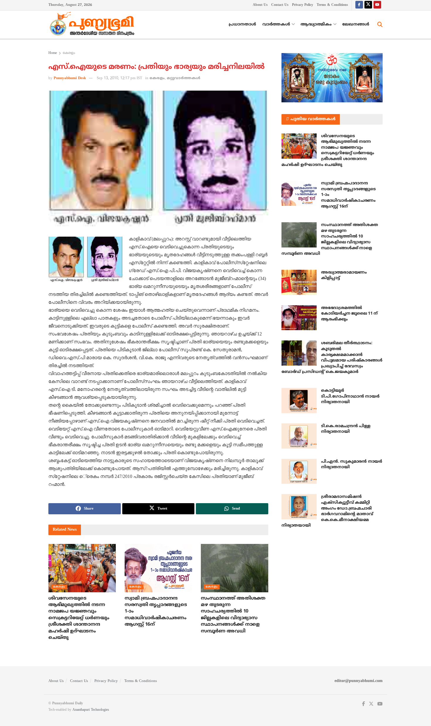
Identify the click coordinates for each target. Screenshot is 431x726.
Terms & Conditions (332, 5)
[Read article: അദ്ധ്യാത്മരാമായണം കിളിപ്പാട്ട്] (299, 282)
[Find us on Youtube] (377, 5)
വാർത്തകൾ (276, 24)
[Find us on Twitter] (368, 5)
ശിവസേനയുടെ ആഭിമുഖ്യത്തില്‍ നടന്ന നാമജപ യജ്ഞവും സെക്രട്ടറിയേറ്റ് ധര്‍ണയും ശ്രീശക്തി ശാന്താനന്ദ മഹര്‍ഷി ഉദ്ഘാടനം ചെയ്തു (78, 618)
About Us (260, 5)
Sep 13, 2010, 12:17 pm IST (119, 78)
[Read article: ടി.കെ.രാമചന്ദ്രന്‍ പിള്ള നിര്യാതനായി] (299, 436)
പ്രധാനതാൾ (242, 24)
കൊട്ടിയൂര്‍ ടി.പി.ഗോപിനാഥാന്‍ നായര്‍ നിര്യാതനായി (350, 396)
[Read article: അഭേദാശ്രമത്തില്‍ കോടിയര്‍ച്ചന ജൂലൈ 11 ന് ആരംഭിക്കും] (299, 317)
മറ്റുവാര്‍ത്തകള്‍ (183, 78)
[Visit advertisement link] (332, 77)
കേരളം (69, 53)
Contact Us (280, 5)
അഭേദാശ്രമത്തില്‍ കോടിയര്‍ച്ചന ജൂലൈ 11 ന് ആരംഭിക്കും (349, 314)
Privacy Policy (302, 5)
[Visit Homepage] (93, 24)
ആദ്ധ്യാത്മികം (316, 24)
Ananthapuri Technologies (90, 710)
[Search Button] (380, 24)
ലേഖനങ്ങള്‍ (355, 24)
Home (52, 53)
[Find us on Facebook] (359, 5)
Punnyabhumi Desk (70, 78)
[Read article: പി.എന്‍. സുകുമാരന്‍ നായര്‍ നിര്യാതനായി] (299, 471)
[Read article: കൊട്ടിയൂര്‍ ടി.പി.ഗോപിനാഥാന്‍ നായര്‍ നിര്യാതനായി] (299, 400)
